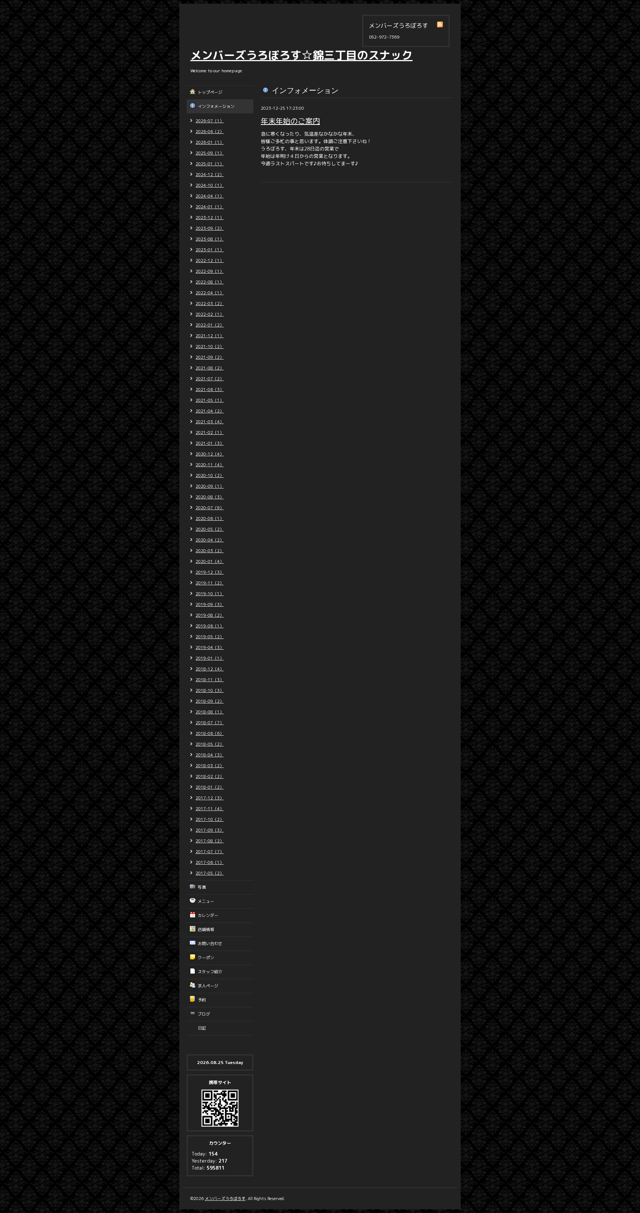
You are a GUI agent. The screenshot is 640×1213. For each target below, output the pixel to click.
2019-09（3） (210, 604)
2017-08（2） (210, 841)
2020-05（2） (210, 529)
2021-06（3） (210, 389)
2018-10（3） (210, 690)
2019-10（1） (210, 594)
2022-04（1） (210, 293)
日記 (202, 1028)
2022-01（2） (210, 325)
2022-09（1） (210, 271)
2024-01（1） (210, 207)
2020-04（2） (210, 540)
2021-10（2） (210, 346)
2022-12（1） (210, 261)
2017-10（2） (210, 819)
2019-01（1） (210, 658)
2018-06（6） (210, 733)
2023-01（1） (210, 250)
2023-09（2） (210, 228)
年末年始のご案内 (290, 121)
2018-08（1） (210, 712)
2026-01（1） (210, 142)
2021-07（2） (210, 379)
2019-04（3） (210, 647)
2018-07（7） (210, 723)
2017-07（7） (210, 852)
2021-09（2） (210, 357)
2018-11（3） (210, 680)
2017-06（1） (210, 862)
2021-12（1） (210, 336)
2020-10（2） (210, 475)
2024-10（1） (210, 185)
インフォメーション (216, 106)
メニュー (206, 901)
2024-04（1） (210, 196)
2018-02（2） (210, 776)
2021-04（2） (210, 411)
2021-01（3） (210, 443)
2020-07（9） (210, 508)
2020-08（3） (210, 497)
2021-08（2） (210, 368)
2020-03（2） (210, 551)
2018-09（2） (210, 701)
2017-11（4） (210, 809)
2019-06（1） (210, 626)
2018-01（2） (210, 787)
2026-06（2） (210, 132)
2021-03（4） (210, 422)
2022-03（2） (210, 303)
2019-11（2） (210, 583)
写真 (202, 887)
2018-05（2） (210, 744)
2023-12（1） (210, 218)
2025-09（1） (210, 153)
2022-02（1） (210, 314)
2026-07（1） (210, 121)
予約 (202, 1000)
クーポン (206, 958)
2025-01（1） (210, 164)
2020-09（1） (210, 486)
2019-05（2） (210, 637)
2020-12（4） (210, 454)
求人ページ (208, 986)
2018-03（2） (210, 766)
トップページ (210, 92)
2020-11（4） (210, 465)
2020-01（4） (210, 561)
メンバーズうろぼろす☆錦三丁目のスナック (301, 55)
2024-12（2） (210, 175)
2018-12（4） (210, 669)
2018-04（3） (210, 755)
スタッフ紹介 (210, 972)
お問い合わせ (210, 944)
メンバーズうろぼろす (225, 1199)
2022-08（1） (210, 282)
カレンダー (208, 915)
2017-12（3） (210, 798)
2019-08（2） (210, 615)
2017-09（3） (210, 830)
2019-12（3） (210, 572)
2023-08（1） (210, 239)
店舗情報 (206, 929)
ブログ (204, 1014)
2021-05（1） (210, 400)
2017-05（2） (210, 873)
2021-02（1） (210, 432)
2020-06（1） (210, 518)
